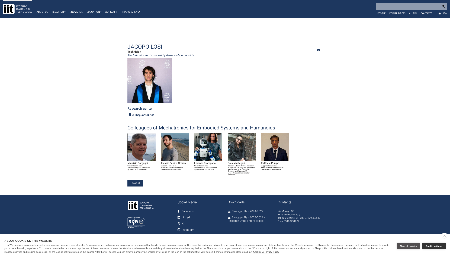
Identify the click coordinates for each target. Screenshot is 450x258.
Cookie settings (434, 246)
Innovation (76, 11)
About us (42, 11)
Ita (445, 13)
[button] (58, 9)
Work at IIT (111, 11)
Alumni (413, 13)
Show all (135, 183)
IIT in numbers (397, 13)
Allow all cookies (408, 246)
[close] (444, 236)
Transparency (131, 11)
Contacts (426, 13)
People (381, 13)
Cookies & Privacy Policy (266, 252)
